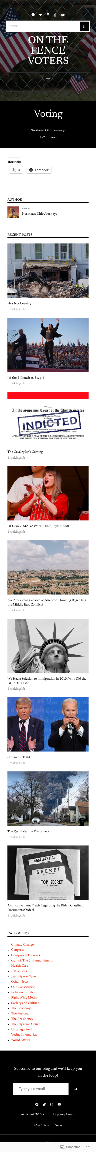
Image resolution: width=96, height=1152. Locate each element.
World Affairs (20, 1040)
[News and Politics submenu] (46, 1114)
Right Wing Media (24, 997)
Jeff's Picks (19, 971)
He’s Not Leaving (19, 303)
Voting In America (24, 1034)
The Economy (21, 1008)
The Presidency (22, 1019)
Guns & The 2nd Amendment (32, 960)
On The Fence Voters (48, 51)
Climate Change (22, 944)
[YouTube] (63, 15)
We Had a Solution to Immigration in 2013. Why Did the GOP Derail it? (46, 681)
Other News (19, 982)
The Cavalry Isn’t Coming (25, 452)
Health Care (19, 966)
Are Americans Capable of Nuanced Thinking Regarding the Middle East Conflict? (46, 602)
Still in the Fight (18, 757)
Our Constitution (23, 987)
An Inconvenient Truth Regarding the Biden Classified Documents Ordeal (45, 908)
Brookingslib (16, 309)
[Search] (84, 26)
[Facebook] (33, 15)
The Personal (20, 1013)
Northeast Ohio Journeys (48, 130)
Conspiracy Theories (25, 955)
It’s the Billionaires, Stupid (25, 378)
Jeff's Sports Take (23, 976)
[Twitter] (40, 15)
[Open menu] (48, 79)
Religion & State (22, 992)
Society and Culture (25, 1003)
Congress (17, 950)
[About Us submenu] (48, 1125)
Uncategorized (21, 1029)
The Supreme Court (25, 1024)
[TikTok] (55, 15)
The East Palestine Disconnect (28, 831)
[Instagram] (48, 15)
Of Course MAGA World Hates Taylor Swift (38, 526)
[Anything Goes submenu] (74, 1114)
